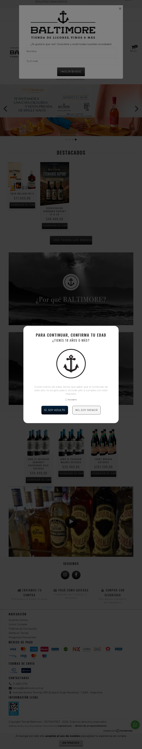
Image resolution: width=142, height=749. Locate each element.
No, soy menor (86, 410)
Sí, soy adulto (54, 410)
